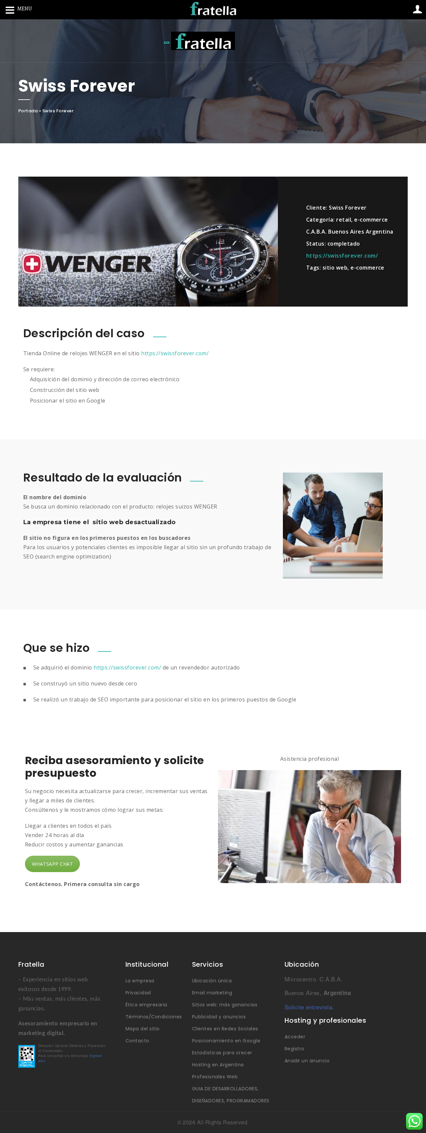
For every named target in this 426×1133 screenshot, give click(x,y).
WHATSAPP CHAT (52, 864)
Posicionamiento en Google (226, 1040)
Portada (28, 111)
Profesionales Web (215, 1076)
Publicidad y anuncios (219, 1016)
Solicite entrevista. (309, 1007)
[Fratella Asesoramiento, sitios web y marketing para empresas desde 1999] (203, 41)
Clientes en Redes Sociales (225, 1028)
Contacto (137, 1040)
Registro (295, 1048)
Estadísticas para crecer (222, 1052)
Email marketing (212, 992)
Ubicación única (212, 980)
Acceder (295, 1036)
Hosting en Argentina (218, 1064)
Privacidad (138, 992)
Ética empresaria (146, 1004)
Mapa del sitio (142, 1028)
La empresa (139, 980)
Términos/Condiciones (153, 1016)
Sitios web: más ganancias (224, 1004)
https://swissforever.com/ (342, 255)
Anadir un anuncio (307, 1060)
